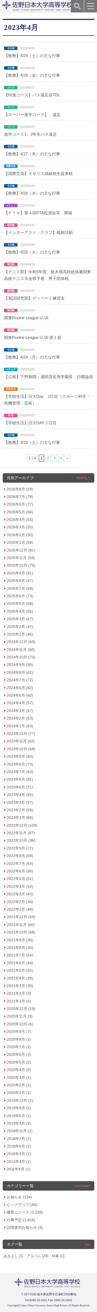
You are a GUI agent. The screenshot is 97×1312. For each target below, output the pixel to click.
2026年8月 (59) (20, 489)
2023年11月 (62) (21, 741)
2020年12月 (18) (21, 1008)
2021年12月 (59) (21, 917)
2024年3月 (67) (20, 710)
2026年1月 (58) (20, 542)
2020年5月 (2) (19, 1062)
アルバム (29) (37, 1256)
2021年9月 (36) (20, 940)
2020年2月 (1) (19, 1085)
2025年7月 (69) (20, 588)
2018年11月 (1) (20, 1131)
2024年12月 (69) (21, 642)
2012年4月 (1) (19, 1161)
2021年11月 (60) (21, 924)
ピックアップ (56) (22, 1204)
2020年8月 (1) (19, 1039)
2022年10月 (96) (21, 840)
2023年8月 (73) (20, 764)
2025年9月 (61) (20, 573)
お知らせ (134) (19, 1197)
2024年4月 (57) (20, 703)
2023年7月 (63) (20, 772)
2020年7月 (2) (19, 1047)
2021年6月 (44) (20, 963)
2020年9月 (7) (19, 1031)
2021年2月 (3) (19, 993)
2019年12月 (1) (20, 1100)
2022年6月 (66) (20, 871)
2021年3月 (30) (20, 986)
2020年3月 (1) (19, 1077)
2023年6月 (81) (20, 779)
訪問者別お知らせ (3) (25, 1227)
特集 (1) (58, 1256)
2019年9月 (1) (19, 1108)
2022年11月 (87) (21, 833)
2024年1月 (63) (20, 726)
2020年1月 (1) (19, 1092)
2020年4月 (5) (19, 1070)
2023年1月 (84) (20, 817)
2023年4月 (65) (20, 794)
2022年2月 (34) (20, 902)
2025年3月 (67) (20, 619)
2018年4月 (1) (19, 1154)
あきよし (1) (13, 1256)
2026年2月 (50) (20, 535)
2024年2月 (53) (20, 718)
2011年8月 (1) (18, 1169)
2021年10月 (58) (21, 932)
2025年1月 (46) (20, 634)
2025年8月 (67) (20, 580)
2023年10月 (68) (21, 749)
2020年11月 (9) (20, 1016)
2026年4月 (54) (20, 519)
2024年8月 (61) (20, 672)
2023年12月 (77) (21, 733)
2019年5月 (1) (19, 1116)
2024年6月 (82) (20, 688)
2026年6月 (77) (20, 504)
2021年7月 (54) (20, 955)
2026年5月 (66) (20, 512)
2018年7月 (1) (19, 1138)
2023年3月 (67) (20, 802)
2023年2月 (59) (20, 810)
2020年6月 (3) (19, 1054)
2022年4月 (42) (20, 886)
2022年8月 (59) (20, 856)
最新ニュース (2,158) (25, 1212)
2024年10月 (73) (21, 657)
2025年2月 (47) (20, 627)
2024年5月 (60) (20, 695)
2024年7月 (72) (20, 680)
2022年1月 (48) (20, 909)
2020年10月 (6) (20, 1024)
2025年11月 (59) (21, 558)
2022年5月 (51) (20, 878)
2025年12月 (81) (21, 550)
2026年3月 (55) (20, 527)
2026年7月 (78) (20, 496)
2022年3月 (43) (20, 894)
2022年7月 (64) (20, 863)
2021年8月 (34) (20, 947)
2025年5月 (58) (20, 603)
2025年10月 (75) (21, 565)
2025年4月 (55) (20, 611)
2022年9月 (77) (20, 848)
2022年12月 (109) (22, 825)
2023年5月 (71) (20, 787)
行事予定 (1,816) (21, 1220)
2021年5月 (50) (20, 970)
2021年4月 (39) (20, 978)
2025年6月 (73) (20, 596)
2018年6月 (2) (19, 1146)
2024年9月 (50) (20, 664)
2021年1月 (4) (19, 1001)
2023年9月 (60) (20, 756)
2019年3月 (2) (19, 1123)
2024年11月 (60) (21, 649)
